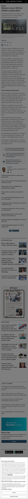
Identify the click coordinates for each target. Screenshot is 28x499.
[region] (14, 478)
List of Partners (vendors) (6, 489)
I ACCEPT (14, 492)
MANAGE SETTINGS (14, 496)
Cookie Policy (10, 474)
